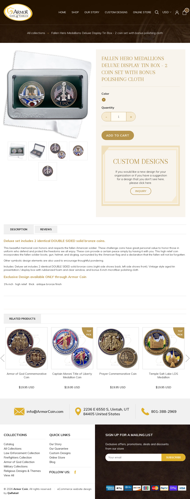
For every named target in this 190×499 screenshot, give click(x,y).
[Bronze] (104, 100)
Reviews (46, 229)
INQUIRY (140, 191)
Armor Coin (20, 489)
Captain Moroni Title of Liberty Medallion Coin (72, 375)
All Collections (13, 448)
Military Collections (16, 466)
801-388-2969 (163, 411)
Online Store (142, 12)
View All (9, 475)
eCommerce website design (74, 489)
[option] (47, 94)
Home (62, 12)
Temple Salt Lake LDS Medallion (163, 375)
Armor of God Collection (19, 462)
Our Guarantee (58, 448)
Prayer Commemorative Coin (118, 374)
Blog (52, 462)
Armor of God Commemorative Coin (27, 375)
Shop (75, 12)
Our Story (91, 12)
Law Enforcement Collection (22, 453)
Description (18, 229)
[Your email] (145, 457)
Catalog (9, 444)
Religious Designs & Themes (22, 471)
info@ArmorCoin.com (45, 411)
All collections (36, 33)
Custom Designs (116, 12)
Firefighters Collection (18, 457)
